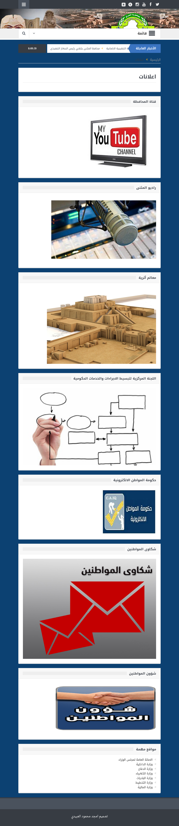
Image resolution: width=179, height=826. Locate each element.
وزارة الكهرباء (144, 773)
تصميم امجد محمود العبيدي (89, 816)
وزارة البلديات (145, 778)
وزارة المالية (145, 787)
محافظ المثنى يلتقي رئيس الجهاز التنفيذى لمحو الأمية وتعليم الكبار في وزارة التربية (72, 48)
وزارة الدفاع (145, 769)
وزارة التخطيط (144, 782)
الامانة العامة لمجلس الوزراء (136, 759)
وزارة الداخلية (144, 764)
